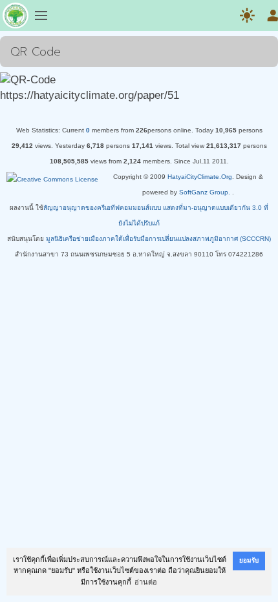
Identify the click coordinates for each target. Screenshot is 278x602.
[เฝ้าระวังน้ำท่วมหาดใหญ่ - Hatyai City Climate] (15, 18)
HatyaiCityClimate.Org (199, 176)
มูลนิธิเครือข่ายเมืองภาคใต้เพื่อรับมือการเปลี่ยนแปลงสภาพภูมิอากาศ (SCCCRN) (158, 238)
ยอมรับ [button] (249, 560)
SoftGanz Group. (204, 192)
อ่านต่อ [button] (145, 582)
